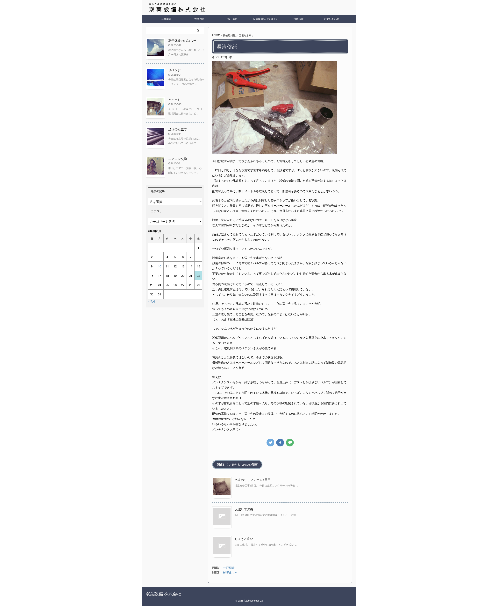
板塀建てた (230, 572)
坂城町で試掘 (244, 509)
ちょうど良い (244, 538)
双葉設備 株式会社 (163, 593)
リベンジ (174, 70)
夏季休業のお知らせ (182, 40)
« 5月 (151, 301)
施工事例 (232, 19)
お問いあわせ (331, 19)
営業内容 (199, 19)
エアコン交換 (177, 158)
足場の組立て (177, 129)
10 (159, 266)
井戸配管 (229, 568)
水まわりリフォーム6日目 (253, 479)
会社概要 (166, 19)
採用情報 (299, 19)
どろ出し (174, 99)
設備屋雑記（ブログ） (265, 19)
